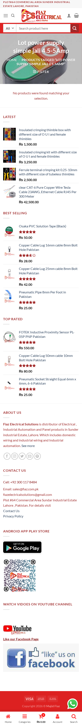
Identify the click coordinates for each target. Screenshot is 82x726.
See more (28, 446)
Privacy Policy (13, 516)
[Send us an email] (29, 456)
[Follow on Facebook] (7, 456)
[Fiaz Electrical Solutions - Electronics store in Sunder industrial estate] (41, 15)
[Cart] (76, 15)
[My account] (69, 15)
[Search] (13, 15)
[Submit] (74, 28)
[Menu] (5, 15)
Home (12, 60)
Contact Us (11, 511)
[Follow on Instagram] (14, 456)
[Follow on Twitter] (22, 456)
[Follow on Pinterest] (37, 456)
